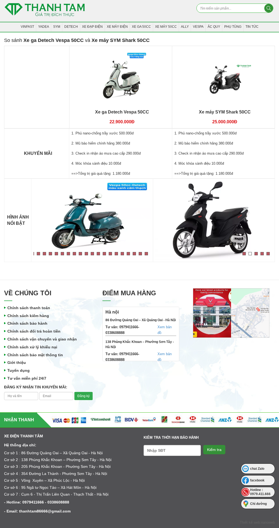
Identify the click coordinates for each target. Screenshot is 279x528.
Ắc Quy (214, 27)
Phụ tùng (232, 27)
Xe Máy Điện (117, 27)
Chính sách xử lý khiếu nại (32, 347)
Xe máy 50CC (166, 27)
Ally (185, 27)
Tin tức (252, 27)
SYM (56, 27)
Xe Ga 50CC (141, 27)
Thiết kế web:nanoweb (257, 522)
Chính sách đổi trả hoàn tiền (33, 331)
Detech (71, 27)
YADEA (43, 27)
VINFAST (27, 27)
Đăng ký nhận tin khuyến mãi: (35, 387)
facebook (257, 480)
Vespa (198, 27)
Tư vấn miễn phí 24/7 (26, 378)
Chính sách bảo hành (27, 323)
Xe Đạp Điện (92, 27)
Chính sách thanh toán (28, 308)
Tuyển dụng (18, 370)
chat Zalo (257, 469)
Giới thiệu (16, 362)
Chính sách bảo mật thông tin (35, 355)
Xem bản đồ (164, 330)
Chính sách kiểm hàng (28, 316)
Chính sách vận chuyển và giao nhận (42, 339)
